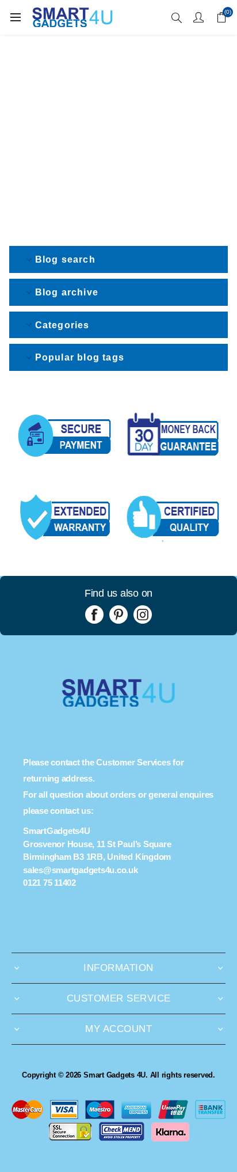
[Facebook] (94, 614)
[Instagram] (142, 614)
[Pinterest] (118, 614)
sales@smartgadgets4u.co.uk (80, 870)
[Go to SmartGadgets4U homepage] (118, 703)
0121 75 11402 (49, 882)
